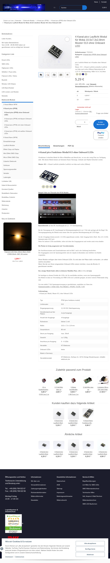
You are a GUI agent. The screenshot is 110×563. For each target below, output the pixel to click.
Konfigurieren (90, 549)
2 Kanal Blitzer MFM (10, 104)
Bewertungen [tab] (58, 146)
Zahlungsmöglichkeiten (39, 488)
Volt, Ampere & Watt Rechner (92, 496)
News (96, 2)
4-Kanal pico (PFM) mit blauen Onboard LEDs (17, 120)
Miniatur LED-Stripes (9, 84)
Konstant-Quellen (8, 189)
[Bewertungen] (17, 256)
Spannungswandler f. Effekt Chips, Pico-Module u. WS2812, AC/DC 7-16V (61, 287)
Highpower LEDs (7, 68)
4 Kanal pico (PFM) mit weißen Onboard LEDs (18, 132)
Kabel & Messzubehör (9, 185)
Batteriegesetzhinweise (64, 496)
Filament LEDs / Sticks (9, 76)
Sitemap (59, 488)
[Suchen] (84, 7)
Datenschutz (19, 557)
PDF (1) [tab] (71, 146)
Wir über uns (35, 481)
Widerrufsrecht (62, 500)
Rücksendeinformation (38, 492)
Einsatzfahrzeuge (9, 141)
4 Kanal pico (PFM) (10, 108)
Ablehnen (90, 554)
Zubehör (5, 209)
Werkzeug (5, 205)
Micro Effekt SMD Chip (11, 157)
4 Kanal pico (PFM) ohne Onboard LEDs (16, 114)
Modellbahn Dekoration (10, 193)
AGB (58, 485)
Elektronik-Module (8, 100)
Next (104, 386)
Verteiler (6, 173)
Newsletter (34, 500)
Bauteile (4, 80)
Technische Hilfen (88, 492)
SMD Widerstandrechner (90, 488)
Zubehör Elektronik (9, 161)
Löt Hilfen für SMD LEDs (90, 485)
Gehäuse (6, 165)
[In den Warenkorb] (40, 34)
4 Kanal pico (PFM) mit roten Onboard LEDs (17, 126)
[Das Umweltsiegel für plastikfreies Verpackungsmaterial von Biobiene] (14, 523)
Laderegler (7, 177)
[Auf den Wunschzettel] (67, 39)
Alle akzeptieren (90, 543)
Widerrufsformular (37, 496)
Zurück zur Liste (8, 20)
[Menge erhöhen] (84, 126)
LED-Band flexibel (8, 88)
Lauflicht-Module (9, 145)
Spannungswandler (10, 169)
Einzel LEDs (6, 60)
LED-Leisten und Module (10, 92)
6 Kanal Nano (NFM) (10, 137)
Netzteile (5, 96)
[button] (91, 7)
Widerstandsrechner (89, 500)
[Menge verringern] (77, 122)
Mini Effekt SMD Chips (11, 153)
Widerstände (6, 201)
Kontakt (104, 2)
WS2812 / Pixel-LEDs (9, 72)
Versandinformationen (38, 485)
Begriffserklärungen (89, 481)
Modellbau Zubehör (8, 197)
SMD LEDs (5, 64)
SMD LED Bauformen (89, 504)
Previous (42, 386)
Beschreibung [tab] (44, 146)
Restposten (5, 213)
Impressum (9, 557)
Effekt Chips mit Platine (11, 149)
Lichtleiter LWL (7, 181)
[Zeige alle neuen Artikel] (32, 219)
